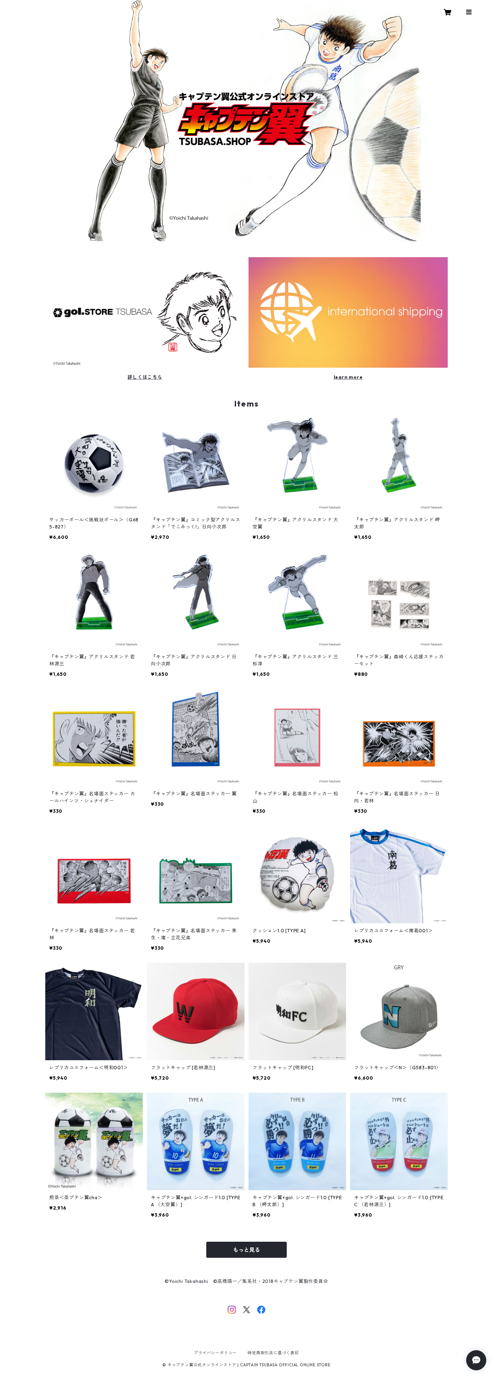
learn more (348, 377)
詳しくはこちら (144, 377)
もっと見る (246, 1249)
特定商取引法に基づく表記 (273, 1352)
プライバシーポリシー (215, 1352)
